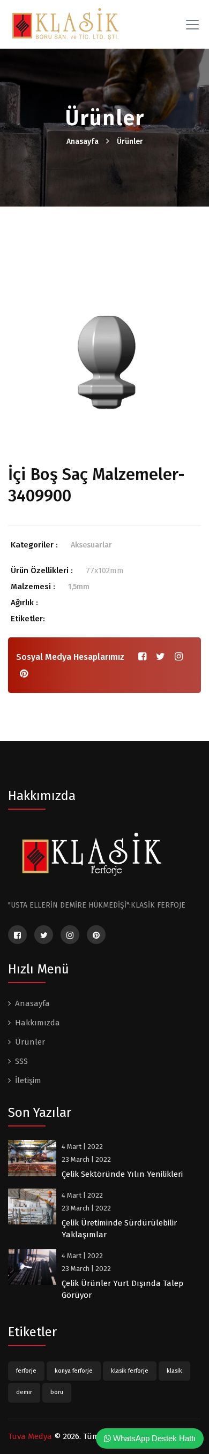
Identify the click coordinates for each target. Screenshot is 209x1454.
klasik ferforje (129, 1370)
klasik (174, 1370)
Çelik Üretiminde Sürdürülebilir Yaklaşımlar (119, 1229)
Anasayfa (82, 141)
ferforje (26, 1370)
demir (24, 1392)
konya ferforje (74, 1370)
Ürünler (130, 141)
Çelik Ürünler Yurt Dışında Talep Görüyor (122, 1289)
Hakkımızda (37, 1022)
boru (56, 1392)
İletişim (28, 1080)
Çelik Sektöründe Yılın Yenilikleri (122, 1174)
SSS (21, 1061)
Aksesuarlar (91, 545)
